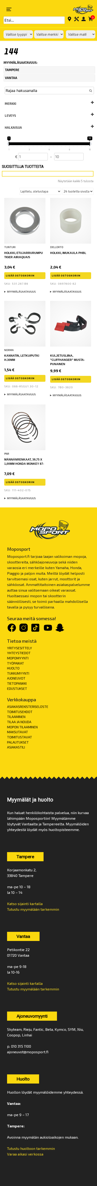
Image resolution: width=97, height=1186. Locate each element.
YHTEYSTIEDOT (19, 653)
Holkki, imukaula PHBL (68, 253)
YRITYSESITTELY (19, 648)
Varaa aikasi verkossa (25, 1154)
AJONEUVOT (16, 678)
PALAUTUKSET (18, 742)
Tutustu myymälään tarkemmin (33, 909)
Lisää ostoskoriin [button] (20, 275)
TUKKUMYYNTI (18, 673)
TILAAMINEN (16, 717)
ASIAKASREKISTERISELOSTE (27, 707)
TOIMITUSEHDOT (19, 712)
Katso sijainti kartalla (25, 903)
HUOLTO (13, 668)
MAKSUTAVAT (17, 732)
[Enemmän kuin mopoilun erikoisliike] (80, 9)
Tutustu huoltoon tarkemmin (31, 1148)
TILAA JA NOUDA (19, 722)
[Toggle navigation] (9, 9)
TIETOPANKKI (17, 683)
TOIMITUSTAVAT (19, 737)
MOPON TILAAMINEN (22, 727)
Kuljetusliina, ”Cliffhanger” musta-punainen (67, 360)
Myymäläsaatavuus (21, 291)
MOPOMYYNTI (17, 658)
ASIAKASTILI (16, 747)
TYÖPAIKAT (15, 663)
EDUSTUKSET (17, 689)
